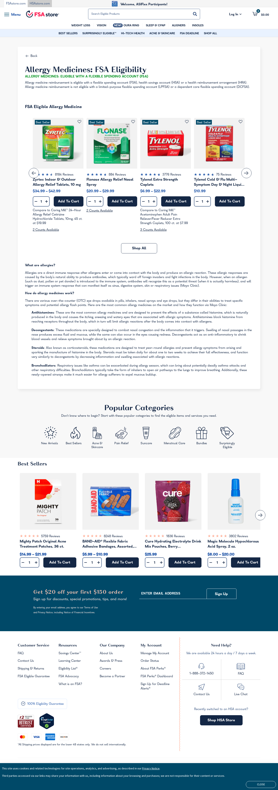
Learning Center (70, 661)
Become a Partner (112, 676)
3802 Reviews (238, 536)
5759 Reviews (50, 536)
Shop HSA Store (221, 721)
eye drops (94, 301)
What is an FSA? (70, 684)
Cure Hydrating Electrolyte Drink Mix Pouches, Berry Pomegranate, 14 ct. (173, 545)
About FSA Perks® (153, 669)
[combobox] (144, 14)
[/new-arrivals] (49, 436)
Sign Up (221, 594)
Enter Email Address (160, 594)
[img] (58, 175)
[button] (261, 13)
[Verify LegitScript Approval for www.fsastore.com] (46, 721)
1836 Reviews (175, 536)
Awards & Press (111, 661)
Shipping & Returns (31, 669)
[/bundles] (203, 436)
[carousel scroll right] (260, 515)
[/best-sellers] (74, 437)
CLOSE (261, 784)
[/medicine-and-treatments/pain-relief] (124, 437)
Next (246, 173)
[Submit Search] (195, 14)
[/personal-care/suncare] (146, 437)
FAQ (21, 653)
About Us (106, 653)
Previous (34, 173)
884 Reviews (117, 175)
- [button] (35, 202)
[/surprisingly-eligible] (228, 437)
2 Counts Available (46, 230)
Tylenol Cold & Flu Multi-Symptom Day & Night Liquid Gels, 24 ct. (219, 182)
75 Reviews (223, 175)
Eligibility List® (68, 669)
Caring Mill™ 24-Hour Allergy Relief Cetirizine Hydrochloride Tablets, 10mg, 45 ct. (57, 215)
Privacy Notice (151, 768)
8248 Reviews (113, 536)
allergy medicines (140, 305)
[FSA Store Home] (42, 14)
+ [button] (46, 202)
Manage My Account (155, 653)
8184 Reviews (64, 175)
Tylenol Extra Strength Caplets (159, 182)
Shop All (139, 249)
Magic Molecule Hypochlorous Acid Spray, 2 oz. (233, 544)
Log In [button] (235, 14)
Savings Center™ (70, 653)
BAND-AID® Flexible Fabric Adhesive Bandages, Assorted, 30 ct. (108, 545)
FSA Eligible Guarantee (34, 676)
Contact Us (26, 661)
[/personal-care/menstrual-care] (174, 437)
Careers (105, 669)
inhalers (131, 301)
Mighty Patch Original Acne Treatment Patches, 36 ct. (43, 544)
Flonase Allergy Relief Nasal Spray (109, 182)
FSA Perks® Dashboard (157, 676)
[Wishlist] (240, 121)
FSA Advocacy (69, 676)
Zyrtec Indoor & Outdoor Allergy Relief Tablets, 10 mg (57, 182)
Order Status (150, 661)
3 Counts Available (153, 230)
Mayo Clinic (189, 286)
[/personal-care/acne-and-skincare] (98, 438)
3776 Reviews (171, 175)
